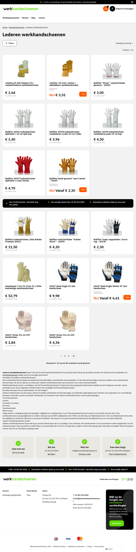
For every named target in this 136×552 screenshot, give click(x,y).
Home (5, 27)
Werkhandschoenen (11, 18)
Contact (41, 18)
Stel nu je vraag (18, 452)
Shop (29, 495)
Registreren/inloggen (124, 9)
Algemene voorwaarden (76, 546)
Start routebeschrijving (118, 454)
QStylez (63, 546)
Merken (25, 18)
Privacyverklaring (100, 546)
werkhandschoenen (10, 375)
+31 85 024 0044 (89, 2)
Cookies (89, 546)
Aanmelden (116, 523)
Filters (11, 43)
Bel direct (51, 454)
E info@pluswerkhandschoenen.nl (86, 499)
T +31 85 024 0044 (80, 495)
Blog (33, 18)
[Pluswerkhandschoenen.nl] (20, 8)
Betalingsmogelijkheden (12, 495)
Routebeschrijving (49, 502)
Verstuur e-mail (85, 454)
